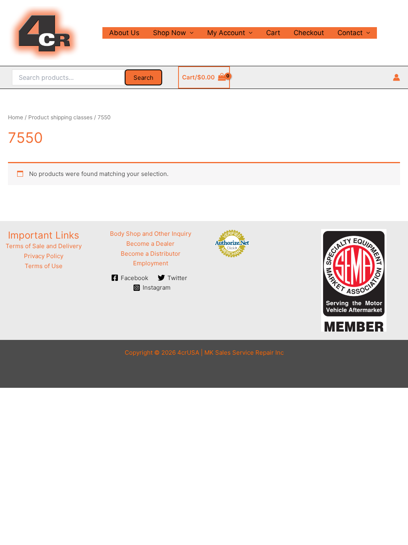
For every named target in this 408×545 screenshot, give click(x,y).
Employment (150, 263)
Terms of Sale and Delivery (44, 246)
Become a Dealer (150, 243)
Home (15, 117)
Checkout (309, 33)
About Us (124, 33)
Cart (273, 33)
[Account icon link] (396, 77)
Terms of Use (44, 266)
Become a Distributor (150, 253)
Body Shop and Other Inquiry (150, 233)
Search (143, 77)
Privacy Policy (43, 256)
